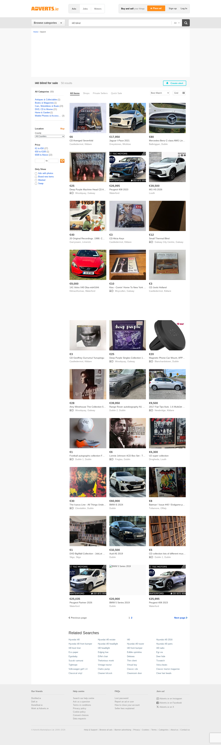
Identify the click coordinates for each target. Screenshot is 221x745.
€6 (71, 136)
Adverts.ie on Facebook (171, 703)
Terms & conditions (82, 705)
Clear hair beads (163, 673)
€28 (72, 403)
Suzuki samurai (76, 660)
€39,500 (154, 185)
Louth (152, 193)
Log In (184, 8)
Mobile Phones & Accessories (48, 116)
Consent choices (81, 715)
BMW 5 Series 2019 (119, 602)
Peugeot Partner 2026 (81, 602)
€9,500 (153, 403)
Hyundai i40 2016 (164, 639)
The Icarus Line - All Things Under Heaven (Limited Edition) (100, 504)
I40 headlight (104, 648)
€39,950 (114, 403)
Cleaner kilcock (105, 673)
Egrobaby (73, 656)
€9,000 (74, 283)
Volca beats (161, 665)
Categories (163, 730)
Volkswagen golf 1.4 (78, 669)
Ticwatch (160, 660)
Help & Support (90, 730)
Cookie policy (79, 712)
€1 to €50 (39, 148)
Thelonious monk (106, 660)
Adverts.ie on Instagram (171, 698)
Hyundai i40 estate (106, 639)
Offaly (163, 508)
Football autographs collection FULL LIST (91, 455)
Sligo (78, 557)
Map (62, 129)
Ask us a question (81, 701)
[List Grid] (178, 93)
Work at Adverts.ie (40, 708)
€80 (151, 136)
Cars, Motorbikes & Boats (47, 106)
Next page (179, 617)
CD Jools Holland (158, 287)
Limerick (86, 242)
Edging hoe (103, 652)
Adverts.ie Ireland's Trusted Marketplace (48, 8)
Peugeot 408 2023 (118, 189)
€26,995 (114, 185)
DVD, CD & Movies (44, 109)
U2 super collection (159, 455)
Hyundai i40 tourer (135, 644)
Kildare (88, 144)
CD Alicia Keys (116, 238)
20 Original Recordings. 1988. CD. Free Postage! (95, 238)
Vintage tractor (105, 665)
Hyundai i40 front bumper (80, 644)
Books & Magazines (44, 103)
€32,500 (114, 549)
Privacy (136, 730)
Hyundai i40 (74, 639)
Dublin (164, 144)
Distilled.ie (36, 698)
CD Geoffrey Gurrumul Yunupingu (87, 358)
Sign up (173, 8)
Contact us (185, 730)
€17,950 (114, 136)
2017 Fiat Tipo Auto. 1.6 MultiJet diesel (169, 406)
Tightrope (73, 665)
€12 (151, 234)
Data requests (79, 718)
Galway (91, 193)
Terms (154, 730)
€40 (72, 234)
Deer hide (160, 656)
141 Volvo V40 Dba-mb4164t (84, 287)
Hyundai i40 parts (164, 644)
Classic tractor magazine (168, 669)
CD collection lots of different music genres (171, 553)
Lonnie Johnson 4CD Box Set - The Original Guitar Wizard (139, 455)
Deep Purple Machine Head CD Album (89, 189)
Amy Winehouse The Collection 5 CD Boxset (92, 406)
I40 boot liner (75, 648)
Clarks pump (104, 669)
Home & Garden (42, 112)
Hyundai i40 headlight (108, 644)
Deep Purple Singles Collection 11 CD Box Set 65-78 (136, 358)
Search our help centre (83, 698)
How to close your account (127, 705)
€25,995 (154, 598)
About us (174, 730)
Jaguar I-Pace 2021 (119, 140)
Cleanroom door (134, 673)
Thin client (132, 660)
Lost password (121, 698)
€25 (72, 185)
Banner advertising (123, 730)
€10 (111, 283)
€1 (71, 452)
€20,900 (114, 598)
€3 (111, 234)
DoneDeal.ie (37, 705)
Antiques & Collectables (46, 99)
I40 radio (160, 648)
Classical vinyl (75, 673)
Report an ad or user (124, 701)
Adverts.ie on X (167, 707)
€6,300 (153, 452)
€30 (72, 501)
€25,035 (75, 598)
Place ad (157, 8)
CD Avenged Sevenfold (81, 140)
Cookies (145, 730)
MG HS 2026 (155, 189)
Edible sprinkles (134, 652)
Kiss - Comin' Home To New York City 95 (130, 287)
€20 (151, 354)
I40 (128, 639)
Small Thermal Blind (159, 238)
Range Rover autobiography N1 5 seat (129, 406)
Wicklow (126, 144)
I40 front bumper (134, 648)
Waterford (114, 193)
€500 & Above (41, 155)
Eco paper (73, 652)
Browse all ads (105, 730)
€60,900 (114, 501)
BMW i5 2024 (116, 504)
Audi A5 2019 (116, 553)
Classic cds (132, 669)
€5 (150, 549)
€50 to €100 (40, 151)
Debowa (130, 656)
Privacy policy (79, 708)
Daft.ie (34, 701)
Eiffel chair (103, 656)
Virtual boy (132, 665)
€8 (150, 501)
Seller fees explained (124, 708)
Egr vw (159, 652)
